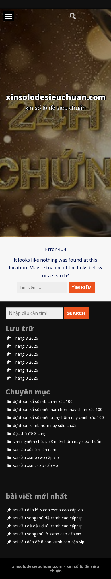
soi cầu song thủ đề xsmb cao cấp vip (48, 518)
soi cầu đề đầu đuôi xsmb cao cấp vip (48, 526)
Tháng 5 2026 (25, 362)
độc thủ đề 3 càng (29, 433)
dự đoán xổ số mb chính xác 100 (43, 401)
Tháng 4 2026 (25, 370)
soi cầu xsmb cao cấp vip (36, 457)
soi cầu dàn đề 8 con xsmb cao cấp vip (48, 541)
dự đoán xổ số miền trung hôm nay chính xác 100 (58, 417)
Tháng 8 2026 (25, 338)
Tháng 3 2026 (25, 378)
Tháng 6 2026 (25, 354)
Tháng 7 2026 (25, 346)
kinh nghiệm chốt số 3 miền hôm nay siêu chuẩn (57, 441)
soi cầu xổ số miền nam (34, 449)
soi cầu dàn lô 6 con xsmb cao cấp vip (48, 510)
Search (76, 313)
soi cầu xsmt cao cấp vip (35, 465)
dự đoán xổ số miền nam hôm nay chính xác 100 (57, 409)
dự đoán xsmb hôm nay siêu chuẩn (45, 425)
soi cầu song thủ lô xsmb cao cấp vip (47, 534)
